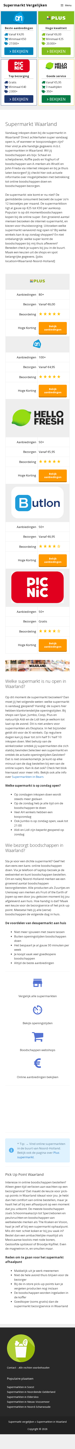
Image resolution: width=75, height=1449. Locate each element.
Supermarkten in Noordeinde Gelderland (31, 1392)
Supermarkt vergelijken (21, 1421)
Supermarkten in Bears (28, 777)
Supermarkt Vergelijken (25, 5)
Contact (11, 1367)
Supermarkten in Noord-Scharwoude (29, 1406)
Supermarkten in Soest (20, 1387)
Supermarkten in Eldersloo (23, 1397)
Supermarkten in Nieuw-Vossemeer (28, 1401)
